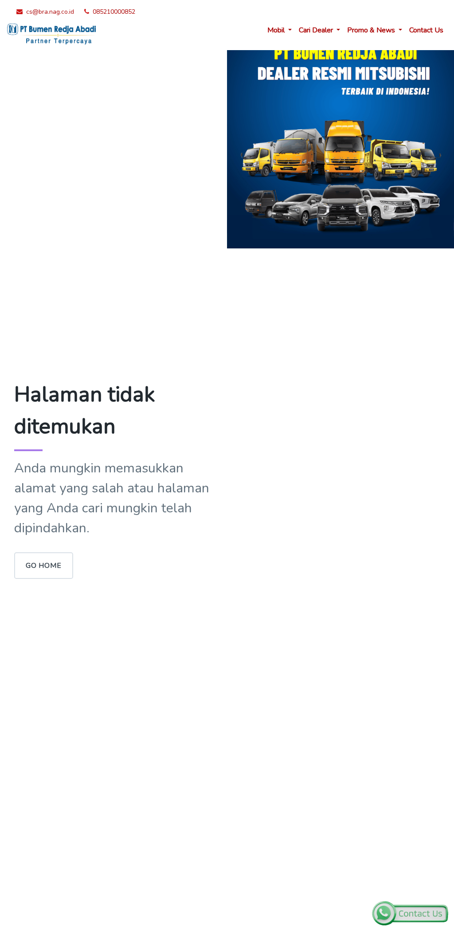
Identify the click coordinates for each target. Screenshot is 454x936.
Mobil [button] (276, 30)
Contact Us (426, 30)
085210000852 (114, 12)
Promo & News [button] (372, 30)
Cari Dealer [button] (317, 30)
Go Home (44, 565)
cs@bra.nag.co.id (50, 12)
